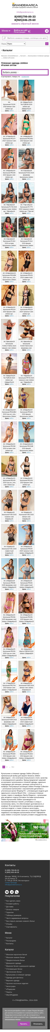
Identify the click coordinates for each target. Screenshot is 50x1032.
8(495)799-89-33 (25, 16)
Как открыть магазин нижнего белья (20, 921)
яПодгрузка (10, 989)
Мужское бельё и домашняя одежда (20, 966)
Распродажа (11, 941)
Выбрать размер (10, 72)
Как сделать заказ (13, 901)
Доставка (9, 907)
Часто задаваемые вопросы (17, 918)
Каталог (23, 56)
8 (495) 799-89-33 (12, 870)
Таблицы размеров (13, 915)
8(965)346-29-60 (25, 20)
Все (13, 767)
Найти (46, 44)
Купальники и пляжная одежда (38, 56)
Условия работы (12, 904)
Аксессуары (10, 986)
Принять (23, 1024)
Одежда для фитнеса (14, 978)
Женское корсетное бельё (16, 954)
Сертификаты (11, 927)
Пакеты (9, 992)
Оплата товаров (12, 909)
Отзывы (9, 924)
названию (25, 77)
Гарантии (10, 912)
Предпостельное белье (15, 960)
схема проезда (11, 882)
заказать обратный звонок (25, 24)
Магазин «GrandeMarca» (9, 56)
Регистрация (19, 32)
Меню (5, 30)
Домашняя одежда (13, 963)
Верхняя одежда (12, 980)
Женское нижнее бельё (15, 957)
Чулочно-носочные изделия (17, 983)
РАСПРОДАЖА (12, 995)
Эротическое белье (14, 972)
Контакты (9, 944)
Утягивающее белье (14, 969)
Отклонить (38, 1024)
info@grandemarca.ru (25, 12)
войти (11, 111)
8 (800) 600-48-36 (12, 872)
